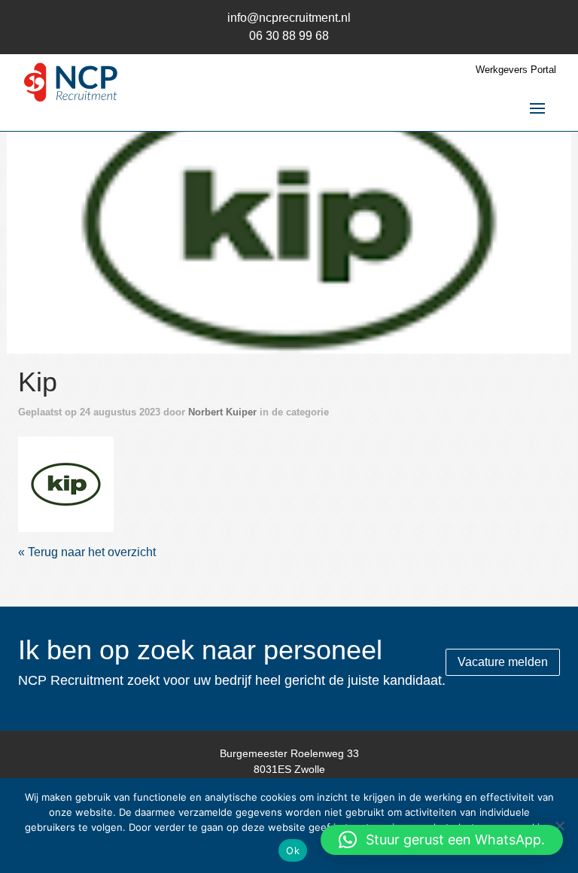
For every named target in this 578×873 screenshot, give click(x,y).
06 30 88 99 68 (289, 35)
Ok (293, 850)
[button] (442, 840)
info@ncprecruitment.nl (289, 17)
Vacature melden (503, 662)
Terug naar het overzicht (90, 552)
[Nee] (559, 825)
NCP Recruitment (70, 86)
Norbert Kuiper (222, 412)
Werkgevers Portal (516, 70)
